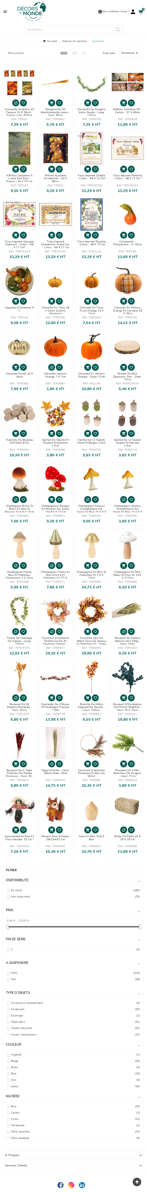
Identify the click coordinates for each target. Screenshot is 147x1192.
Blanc (75, 1067)
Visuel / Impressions (75, 1034)
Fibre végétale (75, 1138)
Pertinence (130, 53)
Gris (75, 1080)
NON (75, 973)
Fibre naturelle (75, 1131)
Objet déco (75, 1022)
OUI (75, 979)
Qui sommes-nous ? (114, 11)
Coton (75, 1119)
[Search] (117, 29)
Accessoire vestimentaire (75, 1003)
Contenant (75, 1009)
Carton (75, 1113)
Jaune (75, 1086)
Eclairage (75, 1015)
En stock (75, 890)
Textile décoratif (75, 1028)
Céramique (75, 1125)
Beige (75, 1061)
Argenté (75, 1054)
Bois (75, 1073)
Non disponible (75, 896)
